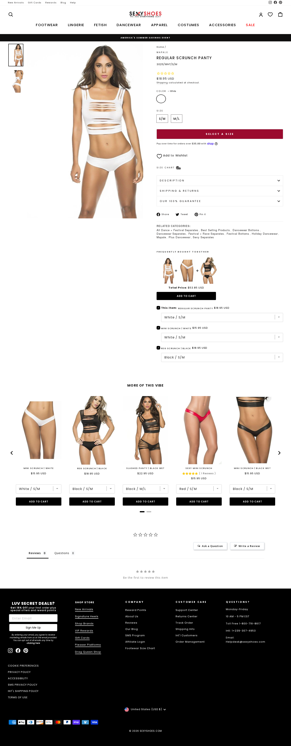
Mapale (161, 237)
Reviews (131, 623)
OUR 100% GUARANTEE (180, 201)
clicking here (33, 643)
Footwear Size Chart (140, 648)
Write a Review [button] (249, 546)
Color (166, 91)
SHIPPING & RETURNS (179, 191)
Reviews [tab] (35, 553)
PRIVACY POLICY (19, 672)
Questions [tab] (61, 553)
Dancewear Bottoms (246, 230)
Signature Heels (86, 616)
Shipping (162, 82)
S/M (162, 119)
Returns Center (187, 616)
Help (73, 2)
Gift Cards (35, 2)
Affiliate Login (135, 642)
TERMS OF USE (18, 697)
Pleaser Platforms (88, 645)
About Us (131, 616)
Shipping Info (185, 629)
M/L (176, 119)
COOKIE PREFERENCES (23, 666)
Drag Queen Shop (88, 652)
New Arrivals (16, 2)
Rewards (51, 2)
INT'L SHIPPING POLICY (23, 691)
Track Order (184, 623)
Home (160, 47)
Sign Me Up (33, 628)
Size (160, 110)
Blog (63, 2)
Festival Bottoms (238, 233)
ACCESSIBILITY (18, 678)
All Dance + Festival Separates (177, 230)
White (161, 99)
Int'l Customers (187, 635)
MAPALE (162, 52)
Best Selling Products (215, 230)
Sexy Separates (203, 237)
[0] (270, 14)
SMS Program (135, 635)
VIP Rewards (84, 631)
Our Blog (131, 629)
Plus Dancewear (179, 237)
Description (172, 180)
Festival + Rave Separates (206, 233)
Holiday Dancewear (265, 233)
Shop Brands (84, 623)
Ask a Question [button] (212, 546)
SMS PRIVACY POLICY (22, 685)
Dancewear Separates (171, 233)
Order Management (190, 642)
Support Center (187, 610)
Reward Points (135, 610)
